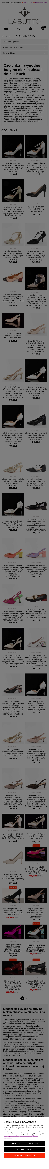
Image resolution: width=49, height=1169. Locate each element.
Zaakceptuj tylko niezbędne (24, 1143)
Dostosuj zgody (25, 1149)
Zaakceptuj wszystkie (24, 1155)
